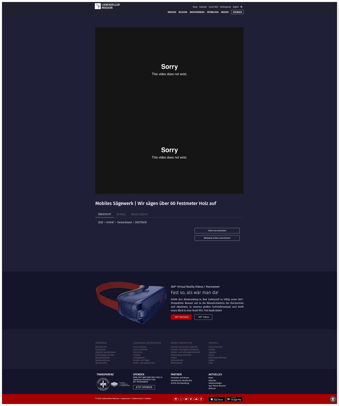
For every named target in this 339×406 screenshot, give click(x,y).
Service (213, 342)
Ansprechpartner (216, 347)
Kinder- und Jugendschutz (144, 363)
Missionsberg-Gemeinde (181, 355)
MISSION (172, 12)
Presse (211, 355)
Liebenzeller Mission (147, 342)
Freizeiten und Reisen (180, 378)
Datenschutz (137, 398)
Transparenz (100, 349)
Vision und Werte (140, 349)
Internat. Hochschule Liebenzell (184, 347)
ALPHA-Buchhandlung (180, 383)
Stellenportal (225, 7)
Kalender (203, 7)
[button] (241, 7)
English (236, 7)
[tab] (104, 214)
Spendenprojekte (102, 358)
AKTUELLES (215, 374)
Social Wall (213, 7)
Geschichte (137, 352)
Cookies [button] (147, 398)
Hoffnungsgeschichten (104, 355)
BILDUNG (183, 12)
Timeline (136, 355)
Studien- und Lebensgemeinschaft (185, 352)
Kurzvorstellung (139, 347)
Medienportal (176, 363)
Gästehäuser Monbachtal (181, 380)
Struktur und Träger (141, 360)
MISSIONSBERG (197, 12)
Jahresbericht (101, 347)
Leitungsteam (139, 358)
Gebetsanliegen (215, 383)
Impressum (125, 398)
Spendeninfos (101, 363)
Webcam (212, 388)
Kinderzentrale (177, 360)
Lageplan (212, 352)
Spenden (100, 342)
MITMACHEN (212, 12)
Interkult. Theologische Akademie (185, 349)
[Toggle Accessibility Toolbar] (332, 399)
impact (174, 358)
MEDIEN (225, 12)
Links (211, 363)
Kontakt (212, 349)
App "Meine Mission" (217, 386)
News (195, 7)
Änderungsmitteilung (217, 358)
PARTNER (176, 374)
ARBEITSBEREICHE (181, 342)
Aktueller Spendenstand (105, 352)
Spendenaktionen (102, 360)
